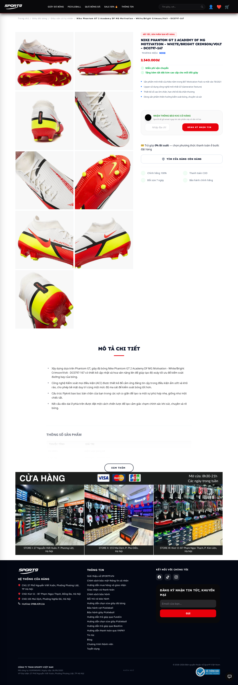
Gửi (188, 613)
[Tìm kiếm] (202, 7)
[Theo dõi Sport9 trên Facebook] (159, 577)
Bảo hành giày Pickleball (100, 612)
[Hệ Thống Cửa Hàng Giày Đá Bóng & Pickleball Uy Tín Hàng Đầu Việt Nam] (13, 7)
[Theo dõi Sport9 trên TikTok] (167, 577)
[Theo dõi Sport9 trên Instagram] (176, 577)
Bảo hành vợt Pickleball (100, 607)
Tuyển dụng (93, 648)
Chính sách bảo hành (98, 594)
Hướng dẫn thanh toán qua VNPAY (106, 630)
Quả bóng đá (92, 6)
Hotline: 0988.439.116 (33, 603)
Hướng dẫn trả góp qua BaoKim (105, 626)
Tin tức (90, 635)
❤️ (219, 6)
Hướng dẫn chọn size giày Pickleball (107, 621)
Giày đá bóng (56, 6)
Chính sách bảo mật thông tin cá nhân (107, 580)
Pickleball (74, 6)
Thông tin (128, 6)
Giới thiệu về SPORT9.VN (100, 576)
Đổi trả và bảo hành (98, 598)
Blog (89, 639)
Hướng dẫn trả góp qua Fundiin (104, 616)
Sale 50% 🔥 (111, 6)
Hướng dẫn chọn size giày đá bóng (106, 603)
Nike (162, 53)
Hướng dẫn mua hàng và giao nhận (106, 585)
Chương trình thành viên (100, 644)
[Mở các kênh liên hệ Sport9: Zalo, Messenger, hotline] (229, 676)
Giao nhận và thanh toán (100, 589)
